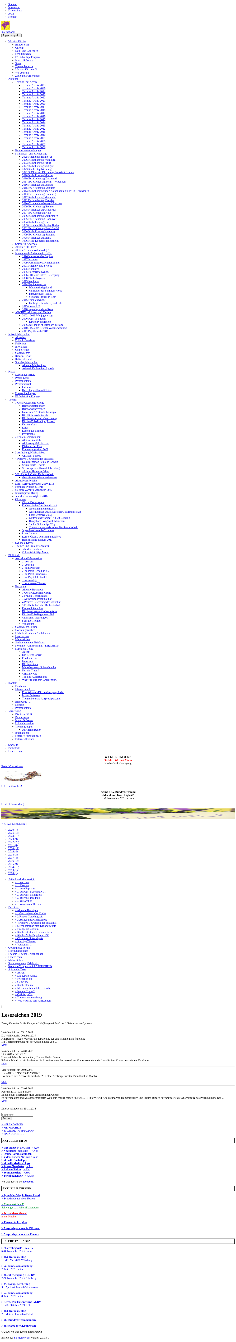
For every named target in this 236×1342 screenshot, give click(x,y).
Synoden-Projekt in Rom (42, 296)
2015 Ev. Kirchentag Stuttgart (38, 187)
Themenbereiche (24, 66)
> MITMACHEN (11, 1127)
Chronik (19, 47)
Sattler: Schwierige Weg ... (43, 524)
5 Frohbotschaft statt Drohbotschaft (34, 474)
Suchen (6, 1118)
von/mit (25, 1157)
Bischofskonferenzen (33, 408)
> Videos (6, 1157)
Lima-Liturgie (29, 533)
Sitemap (12, 4)
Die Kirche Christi (32, 654)
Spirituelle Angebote (26, 243)
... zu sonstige (29, 580)
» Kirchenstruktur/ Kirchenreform (33, 932)
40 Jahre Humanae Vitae (35, 471)
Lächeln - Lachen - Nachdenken (32, 633)
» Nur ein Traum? (25, 991)
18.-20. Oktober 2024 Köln (21, 1303)
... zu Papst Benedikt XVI (36, 570)
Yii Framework (22, 1337)
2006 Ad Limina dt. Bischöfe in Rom (42, 324)
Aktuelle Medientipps (34, 365)
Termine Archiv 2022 (33, 97)
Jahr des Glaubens (32, 549)
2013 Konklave (30, 281)
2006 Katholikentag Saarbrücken (40, 215)
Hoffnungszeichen (25, 630)
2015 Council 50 (31, 306)
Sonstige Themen (31, 620)
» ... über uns (22, 885)
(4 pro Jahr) (15, 1147)
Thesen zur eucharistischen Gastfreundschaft (53, 527)
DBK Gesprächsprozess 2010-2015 (34, 483)
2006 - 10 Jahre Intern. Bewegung (40, 275)
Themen (12, 399)
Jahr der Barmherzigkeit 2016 (31, 496)
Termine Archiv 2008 (33, 141)
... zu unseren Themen (34, 583)
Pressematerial (23, 384)
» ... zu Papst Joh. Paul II (28, 897)
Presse (11, 371)
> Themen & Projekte (14, 1222)
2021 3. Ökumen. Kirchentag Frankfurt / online (48, 172)
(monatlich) (15, 1150)
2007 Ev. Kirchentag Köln (36, 212)
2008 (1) (13, 873)
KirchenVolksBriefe (40, 321)
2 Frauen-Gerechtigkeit (27, 436)
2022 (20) (13, 842)
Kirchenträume (30, 664)
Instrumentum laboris (40, 293)
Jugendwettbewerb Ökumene (38, 530)
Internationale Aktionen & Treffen (33, 253)
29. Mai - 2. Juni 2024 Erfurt (17, 1312)
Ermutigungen (23, 53)
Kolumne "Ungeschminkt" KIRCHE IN (37, 645)
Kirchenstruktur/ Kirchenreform (39, 611)
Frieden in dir (29, 658)
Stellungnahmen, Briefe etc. (30, 642)
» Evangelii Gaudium (27, 928)
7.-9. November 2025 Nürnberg (18, 1276)
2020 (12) (13, 848)
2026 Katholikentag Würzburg (38, 159)
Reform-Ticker (23, 355)
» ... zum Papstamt (25, 888)
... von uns (28, 561)
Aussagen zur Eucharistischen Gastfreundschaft (55, 511)
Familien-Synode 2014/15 (29, 486)
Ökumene (20, 499)
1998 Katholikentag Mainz (36, 237)
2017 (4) (13, 857)
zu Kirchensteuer (31, 729)
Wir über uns (22, 72)
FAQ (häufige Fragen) (27, 57)
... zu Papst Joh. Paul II (34, 577)
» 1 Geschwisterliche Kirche (30, 913)
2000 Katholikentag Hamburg (38, 231)
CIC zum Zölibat (31, 455)
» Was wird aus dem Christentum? (34, 1000)
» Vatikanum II (23, 944)
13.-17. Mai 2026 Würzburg (16, 1258)
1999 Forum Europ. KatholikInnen (41, 262)
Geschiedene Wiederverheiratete (39, 477)
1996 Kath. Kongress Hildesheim (40, 240)
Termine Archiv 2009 (33, 138)
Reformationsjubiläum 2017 (37, 539)
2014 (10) (13, 867)
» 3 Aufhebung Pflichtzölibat (31, 919)
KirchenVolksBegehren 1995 (38, 614)
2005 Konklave (30, 268)
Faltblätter (20, 343)
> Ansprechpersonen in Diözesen (20, 1228)
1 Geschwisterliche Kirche (29, 402)
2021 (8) (13, 845)
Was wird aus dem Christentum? (39, 679)
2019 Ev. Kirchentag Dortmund (39, 178)
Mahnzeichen (22, 639)
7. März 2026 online (16, 1267)
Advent (26, 651)
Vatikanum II (29, 623)
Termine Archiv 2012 (33, 128)
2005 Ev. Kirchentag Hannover (39, 218)
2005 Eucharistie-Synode (36, 271)
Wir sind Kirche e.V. (26, 69)
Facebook (20, 686)
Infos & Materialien (19, 334)
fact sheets (27, 387)
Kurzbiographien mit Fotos (36, 390)
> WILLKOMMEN (12, 1124)
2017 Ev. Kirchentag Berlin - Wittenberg (44, 181)
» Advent (20, 972)
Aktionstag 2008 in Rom (35, 443)
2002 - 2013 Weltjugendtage (37, 315)
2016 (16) (13, 860)
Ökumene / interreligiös (35, 617)
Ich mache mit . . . (25, 689)
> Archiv (29, 1175)
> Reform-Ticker (11, 1169)
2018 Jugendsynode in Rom (37, 309)
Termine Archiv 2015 (33, 119)
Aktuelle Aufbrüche (26, 480)
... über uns (28, 564)
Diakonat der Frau (32, 446)
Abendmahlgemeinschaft (42, 508)
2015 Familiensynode (34, 299)
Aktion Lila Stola (31, 440)
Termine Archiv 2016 (33, 116)
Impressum (14, 7)
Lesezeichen (22, 636)
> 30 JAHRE (17, 1130)
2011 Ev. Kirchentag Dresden (38, 200)
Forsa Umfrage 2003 (40, 514)
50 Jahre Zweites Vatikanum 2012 (33, 489)
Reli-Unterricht (23, 359)
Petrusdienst (28, 433)
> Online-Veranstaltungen (16, 1153)
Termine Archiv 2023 (33, 94)
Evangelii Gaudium (32, 608)
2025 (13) (13, 832)
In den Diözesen (24, 60)
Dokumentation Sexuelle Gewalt (40, 461)
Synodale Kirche (24, 542)
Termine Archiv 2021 (33, 100)
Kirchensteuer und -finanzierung (39, 418)
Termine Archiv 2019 (33, 106)
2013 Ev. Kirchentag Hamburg (39, 194)
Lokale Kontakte (24, 723)
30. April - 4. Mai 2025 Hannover (19, 1285)
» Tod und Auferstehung (28, 997)
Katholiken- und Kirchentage (31, 153)
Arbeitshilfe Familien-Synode (38, 368)
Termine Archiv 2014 (33, 122)
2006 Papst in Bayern (34, 318)
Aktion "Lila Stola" (25, 246)
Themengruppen (24, 726)
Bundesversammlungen (28, 150)
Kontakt (12, 16)
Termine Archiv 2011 (33, 131)
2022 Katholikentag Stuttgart (38, 166)
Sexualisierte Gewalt (33, 464)
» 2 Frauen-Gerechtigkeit (29, 916)
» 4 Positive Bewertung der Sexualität (35, 922)
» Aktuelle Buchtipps (26, 910)
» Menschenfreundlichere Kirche (33, 988)
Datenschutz (15, 10)
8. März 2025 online (16, 1294)
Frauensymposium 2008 (35, 449)
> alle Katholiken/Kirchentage (18, 1325)
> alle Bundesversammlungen (18, 1319)
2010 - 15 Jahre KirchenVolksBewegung (44, 327)
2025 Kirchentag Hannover (37, 156)
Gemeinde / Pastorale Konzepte (39, 412)
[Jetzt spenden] (118, 817)
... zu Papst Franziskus (34, 573)
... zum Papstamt (31, 567)
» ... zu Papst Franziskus (28, 894)
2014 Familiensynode (34, 284)
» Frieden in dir (23, 978)
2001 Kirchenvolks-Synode (37, 265)
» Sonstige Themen (25, 941)
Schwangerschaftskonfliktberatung (41, 468)
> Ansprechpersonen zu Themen (20, 1234)
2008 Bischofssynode (34, 278)
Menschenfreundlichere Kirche (39, 667)
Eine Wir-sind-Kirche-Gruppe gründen (43, 692)
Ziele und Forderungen (27, 75)
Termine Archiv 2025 (33, 85)
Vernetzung (14, 710)
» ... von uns (22, 882)
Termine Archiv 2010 (33, 134)
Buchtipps (20, 586)
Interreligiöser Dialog (26, 493)
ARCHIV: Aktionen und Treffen (33, 312)
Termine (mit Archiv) (26, 81)
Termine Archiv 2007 (33, 144)
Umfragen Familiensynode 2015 (46, 303)
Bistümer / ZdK (23, 714)
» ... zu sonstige (23, 900)
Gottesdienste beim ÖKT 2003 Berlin (49, 517)
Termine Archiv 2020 (33, 103)
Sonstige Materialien (26, 362)
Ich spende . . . (23, 701)
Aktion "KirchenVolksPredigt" (32, 250)
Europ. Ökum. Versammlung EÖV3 (42, 536)
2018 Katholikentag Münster (37, 175)
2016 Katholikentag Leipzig (37, 184)
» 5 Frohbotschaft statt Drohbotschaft (35, 925)
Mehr (4, 1044)
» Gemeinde (22, 981)
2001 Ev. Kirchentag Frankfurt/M (40, 228)
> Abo (35, 1147)
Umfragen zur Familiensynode (45, 290)
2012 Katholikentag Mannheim (39, 197)
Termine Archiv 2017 (33, 113)
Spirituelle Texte (24, 648)
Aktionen (13, 78)
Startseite (13, 744)
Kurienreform (29, 424)
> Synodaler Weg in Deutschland (20, 1195)
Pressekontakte (23, 380)
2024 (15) (13, 835)
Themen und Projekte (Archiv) (32, 545)
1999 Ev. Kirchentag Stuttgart (38, 234)
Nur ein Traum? (30, 670)
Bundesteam (22, 44)
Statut (18, 63)
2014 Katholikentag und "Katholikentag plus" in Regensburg (55, 190)
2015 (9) (13, 863)
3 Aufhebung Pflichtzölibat (30, 452)
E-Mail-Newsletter (25, 340)
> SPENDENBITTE (12, 1133)
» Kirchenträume (24, 985)
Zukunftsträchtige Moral (35, 552)
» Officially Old (23, 994)
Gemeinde (27, 661)
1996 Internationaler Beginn (37, 256)
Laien (25, 427)
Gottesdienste (22, 352)
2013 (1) (13, 870)
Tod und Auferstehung (34, 676)
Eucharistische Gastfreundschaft (39, 505)
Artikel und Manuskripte (28, 558)
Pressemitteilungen (25, 393)
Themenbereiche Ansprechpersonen (41, 698)
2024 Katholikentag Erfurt (36, 162)
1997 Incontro (29, 259)
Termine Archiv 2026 (33, 88)
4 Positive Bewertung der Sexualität (34, 458)
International (8, 31)
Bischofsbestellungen (33, 405)
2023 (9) (13, 839)
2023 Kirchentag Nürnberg (37, 169)
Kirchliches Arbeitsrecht (35, 415)
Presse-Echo (22, 377)
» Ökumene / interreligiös (29, 938)
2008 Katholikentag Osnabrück (39, 209)
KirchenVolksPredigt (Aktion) (38, 421)
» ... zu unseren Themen (28, 904)
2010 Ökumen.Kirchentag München (42, 203)
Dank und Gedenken (26, 50)
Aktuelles (20, 337)
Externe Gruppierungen (28, 735)
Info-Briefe (21, 346)
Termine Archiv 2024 (33, 91)
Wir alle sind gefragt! (40, 287)
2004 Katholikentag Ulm (35, 222)
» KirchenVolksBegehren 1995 (32, 935)
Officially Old (29, 673)
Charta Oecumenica (33, 502)
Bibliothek (14, 555)
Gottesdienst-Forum (26, 626)
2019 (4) (13, 851)
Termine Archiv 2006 (33, 147)
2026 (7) (13, 829)
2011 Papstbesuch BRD (35, 331)
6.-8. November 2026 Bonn (17, 1250)
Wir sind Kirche (17, 41)
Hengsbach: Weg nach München (47, 521)
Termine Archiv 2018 (33, 109)
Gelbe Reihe (22, 349)
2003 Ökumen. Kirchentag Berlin (40, 225)
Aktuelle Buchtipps (32, 589)
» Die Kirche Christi (26, 975)
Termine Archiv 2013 (33, 125)
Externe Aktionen (24, 739)
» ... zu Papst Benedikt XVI (30, 891)
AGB (11, 13)
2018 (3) (13, 854)
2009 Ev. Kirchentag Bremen (38, 206)
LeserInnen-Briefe (25, 374)
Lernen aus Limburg (33, 430)
